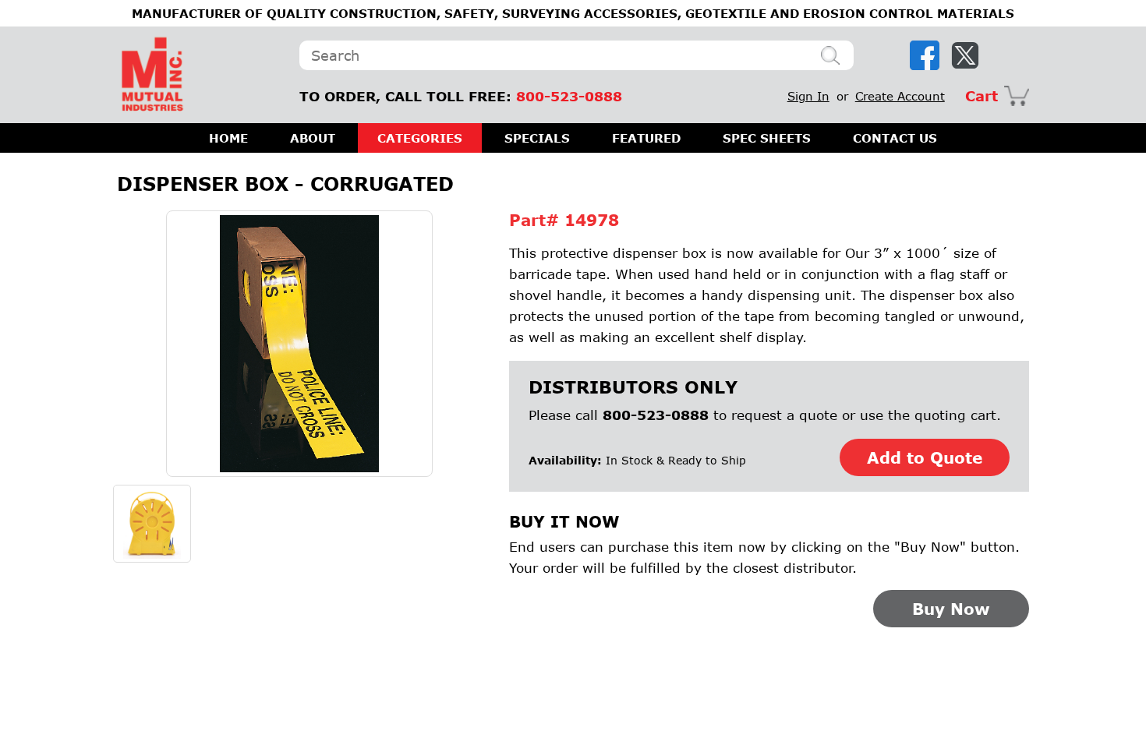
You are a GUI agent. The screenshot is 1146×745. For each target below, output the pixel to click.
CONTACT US (895, 138)
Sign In (808, 96)
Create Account (900, 96)
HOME (228, 138)
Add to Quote (924, 457)
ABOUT (312, 138)
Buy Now (951, 608)
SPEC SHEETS (767, 138)
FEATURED (646, 138)
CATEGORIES (419, 138)
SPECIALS (537, 138)
